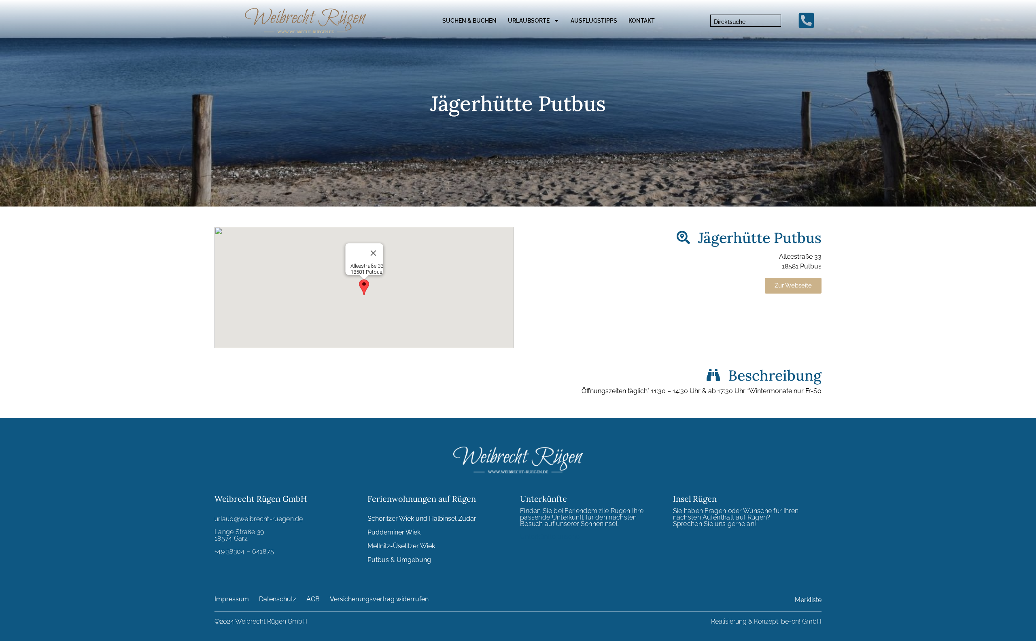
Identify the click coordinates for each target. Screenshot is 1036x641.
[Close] (373, 253)
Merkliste (808, 600)
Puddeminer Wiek (393, 532)
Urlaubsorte (529, 20)
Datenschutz (277, 599)
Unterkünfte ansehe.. (551, 536)
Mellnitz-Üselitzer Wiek (401, 546)
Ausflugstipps (594, 20)
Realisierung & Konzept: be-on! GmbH (766, 621)
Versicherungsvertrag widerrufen (379, 599)
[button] (364, 287)
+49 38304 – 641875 (244, 551)
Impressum (231, 599)
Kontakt (641, 20)
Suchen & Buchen (469, 20)
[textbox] (746, 22)
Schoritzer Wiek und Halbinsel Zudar (421, 518)
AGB (313, 599)
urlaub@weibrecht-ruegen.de (258, 519)
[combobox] (746, 20)
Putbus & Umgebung (399, 560)
